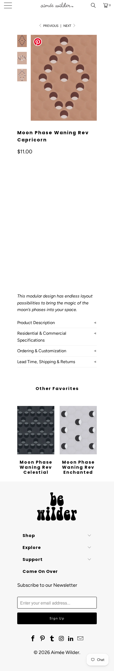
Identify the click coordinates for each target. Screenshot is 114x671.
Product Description (36, 322)
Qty (20, 248)
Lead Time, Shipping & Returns (46, 361)
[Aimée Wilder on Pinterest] (43, 638)
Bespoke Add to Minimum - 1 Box (48, 233)
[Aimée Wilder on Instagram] (61, 638)
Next (67, 26)
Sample (27, 206)
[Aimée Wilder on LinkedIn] (71, 638)
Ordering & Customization (41, 350)
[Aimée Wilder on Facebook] (33, 638)
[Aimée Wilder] (57, 5)
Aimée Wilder (65, 652)
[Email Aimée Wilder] (80, 638)
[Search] (95, 5)
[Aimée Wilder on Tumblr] (52, 638)
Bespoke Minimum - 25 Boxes (45, 219)
